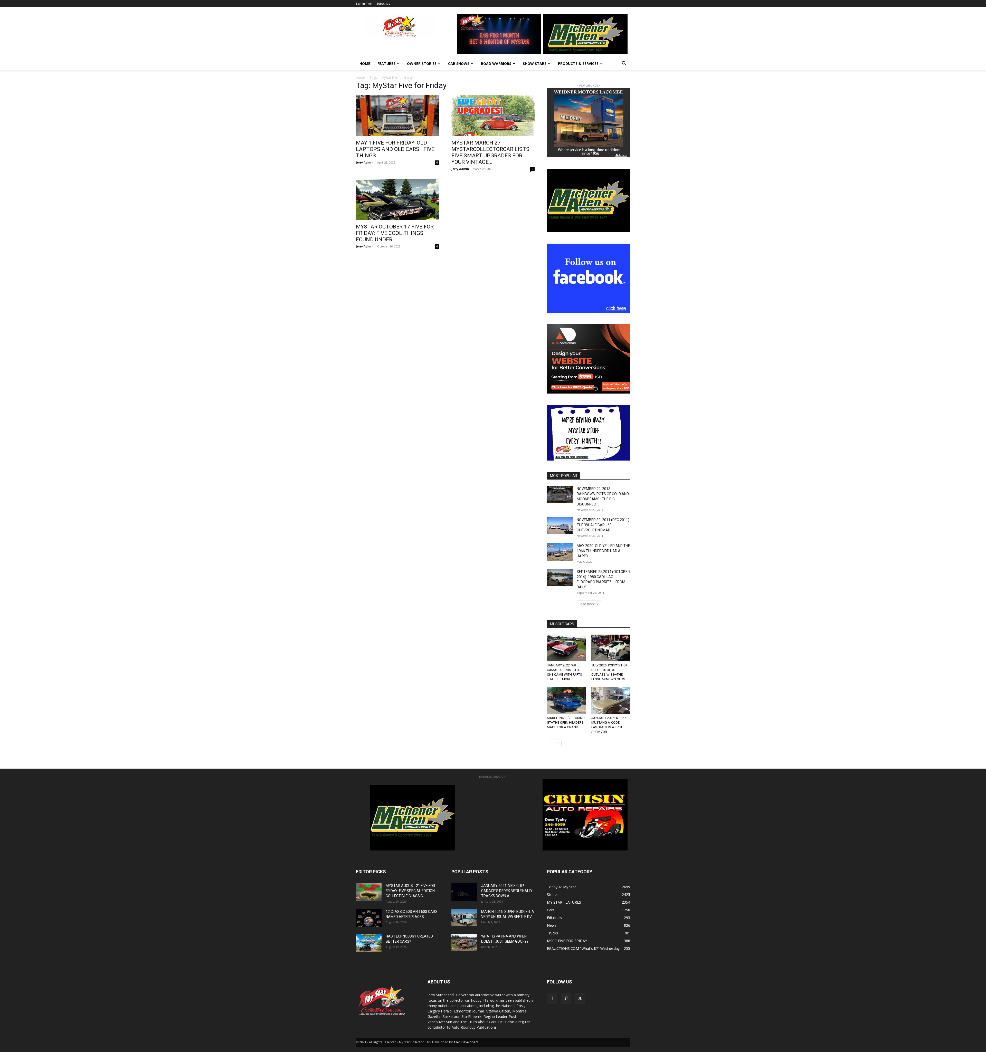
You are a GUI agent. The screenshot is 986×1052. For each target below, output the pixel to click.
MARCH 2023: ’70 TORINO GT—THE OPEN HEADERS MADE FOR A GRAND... (566, 722)
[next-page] (558, 743)
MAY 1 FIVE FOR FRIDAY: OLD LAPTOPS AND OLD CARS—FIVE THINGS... (395, 149)
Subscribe (383, 3)
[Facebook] (552, 998)
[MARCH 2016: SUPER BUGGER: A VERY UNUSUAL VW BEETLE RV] (464, 917)
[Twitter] (580, 998)
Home (364, 63)
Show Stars (534, 63)
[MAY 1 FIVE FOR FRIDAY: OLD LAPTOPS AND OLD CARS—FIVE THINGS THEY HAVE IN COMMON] (397, 115)
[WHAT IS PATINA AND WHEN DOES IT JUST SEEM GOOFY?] (464, 942)
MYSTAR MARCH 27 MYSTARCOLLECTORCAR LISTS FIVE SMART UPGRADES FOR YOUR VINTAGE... (490, 152)
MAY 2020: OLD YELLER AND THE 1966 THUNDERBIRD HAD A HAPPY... (603, 551)
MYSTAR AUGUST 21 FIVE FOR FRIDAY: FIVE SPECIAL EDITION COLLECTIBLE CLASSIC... (410, 891)
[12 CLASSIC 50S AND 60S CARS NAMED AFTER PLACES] (369, 918)
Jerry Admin (365, 162)
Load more (587, 604)
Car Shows (458, 63)
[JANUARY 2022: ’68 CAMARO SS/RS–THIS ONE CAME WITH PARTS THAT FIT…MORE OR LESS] (566, 648)
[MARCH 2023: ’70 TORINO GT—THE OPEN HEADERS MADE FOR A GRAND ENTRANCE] (566, 700)
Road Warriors (496, 63)
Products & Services (578, 63)
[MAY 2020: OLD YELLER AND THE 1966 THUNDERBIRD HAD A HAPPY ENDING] (560, 552)
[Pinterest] (566, 998)
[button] (624, 64)
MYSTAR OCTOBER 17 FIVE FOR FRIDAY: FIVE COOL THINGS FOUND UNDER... (395, 233)
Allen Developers (465, 1042)
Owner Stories (422, 63)
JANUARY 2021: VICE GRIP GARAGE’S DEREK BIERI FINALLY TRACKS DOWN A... (507, 891)
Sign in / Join (364, 3)
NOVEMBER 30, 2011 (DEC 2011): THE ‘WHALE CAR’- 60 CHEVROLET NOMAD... (603, 525)
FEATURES (386, 63)
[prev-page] (550, 743)
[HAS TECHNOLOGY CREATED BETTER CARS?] (369, 943)
